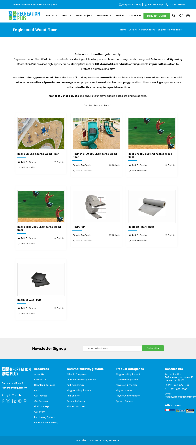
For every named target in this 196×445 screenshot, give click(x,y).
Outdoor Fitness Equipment (81, 379)
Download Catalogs (44, 385)
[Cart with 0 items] (188, 16)
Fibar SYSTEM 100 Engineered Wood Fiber (39, 228)
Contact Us (135, 15)
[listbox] (104, 104)
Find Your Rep (155, 4)
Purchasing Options (44, 417)
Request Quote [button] (156, 16)
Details (60, 162)
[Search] (173, 16)
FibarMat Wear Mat (29, 300)
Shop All (50, 15)
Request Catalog (131, 4)
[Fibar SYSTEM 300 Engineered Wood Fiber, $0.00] (96, 133)
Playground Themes (126, 385)
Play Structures (124, 390)
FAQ (36, 390)
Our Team (39, 411)
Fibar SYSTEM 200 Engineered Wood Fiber (150, 155)
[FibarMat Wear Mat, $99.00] (40, 279)
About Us (39, 374)
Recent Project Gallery (46, 422)
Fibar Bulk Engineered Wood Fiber (38, 154)
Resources (102, 15)
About (65, 15)
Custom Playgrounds (127, 379)
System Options (124, 401)
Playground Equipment (79, 390)
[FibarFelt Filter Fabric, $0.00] (151, 206)
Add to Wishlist (28, 167)
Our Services (41, 401)
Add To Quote (28, 162)
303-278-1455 (177, 4)
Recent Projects (84, 15)
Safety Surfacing (76, 401)
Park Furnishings (75, 385)
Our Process (40, 395)
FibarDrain (78, 227)
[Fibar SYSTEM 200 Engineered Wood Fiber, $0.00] (151, 133)
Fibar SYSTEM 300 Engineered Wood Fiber (94, 155)
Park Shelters (74, 395)
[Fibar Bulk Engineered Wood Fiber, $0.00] (40, 133)
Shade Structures (76, 406)
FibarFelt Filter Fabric (141, 227)
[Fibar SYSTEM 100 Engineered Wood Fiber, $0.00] (40, 206)
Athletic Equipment (77, 374)
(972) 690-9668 (178, 389)
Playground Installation (128, 395)
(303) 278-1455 (181, 384)
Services (119, 15)
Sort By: (88, 105)
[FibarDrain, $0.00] (96, 206)
